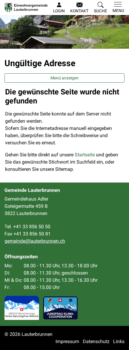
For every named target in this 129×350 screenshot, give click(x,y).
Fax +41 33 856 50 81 (27, 234)
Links (118, 341)
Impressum (67, 341)
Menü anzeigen (64, 77)
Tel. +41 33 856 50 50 (27, 226)
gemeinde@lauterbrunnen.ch (34, 241)
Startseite (85, 155)
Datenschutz (96, 341)
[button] (100, 8)
